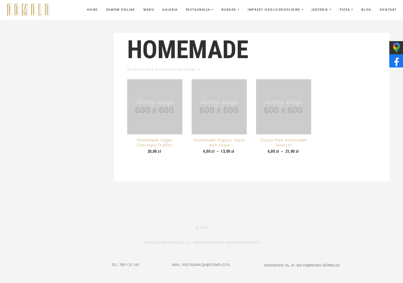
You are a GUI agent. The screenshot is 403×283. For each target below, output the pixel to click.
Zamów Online (120, 9)
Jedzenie (321, 9)
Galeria (169, 9)
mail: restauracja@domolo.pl (201, 264)
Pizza (346, 9)
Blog (366, 9)
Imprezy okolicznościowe (275, 9)
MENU (148, 9)
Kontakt (388, 9)
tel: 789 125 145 (125, 264)
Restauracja (200, 9)
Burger (230, 9)
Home (92, 9)
